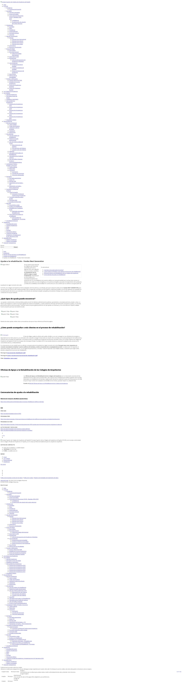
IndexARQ (11, 151)
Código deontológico (14, 126)
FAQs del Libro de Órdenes (19, 148)
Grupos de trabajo (14, 14)
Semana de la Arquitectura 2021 (17, 571)
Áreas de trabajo (10, 49)
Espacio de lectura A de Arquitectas (21, 543)
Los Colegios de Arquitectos (10, 91)
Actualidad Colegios (11, 120)
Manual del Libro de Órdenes (19, 592)
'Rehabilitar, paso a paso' (10, 358)
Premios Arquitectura (11, 225)
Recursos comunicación (15, 47)
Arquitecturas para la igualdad (19, 540)
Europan (8, 230)
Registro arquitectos (11, 239)
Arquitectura (6, 222)
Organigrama (9, 25)
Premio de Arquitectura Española (17, 553)
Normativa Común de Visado (13, 560)
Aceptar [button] (4, 676)
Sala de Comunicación (12, 36)
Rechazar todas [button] (15, 671)
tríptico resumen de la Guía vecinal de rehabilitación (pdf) (22, 355)
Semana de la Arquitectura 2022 (17, 570)
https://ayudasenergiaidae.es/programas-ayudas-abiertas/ (15, 429)
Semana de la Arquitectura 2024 (17, 567)
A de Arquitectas (13, 63)
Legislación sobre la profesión (16, 581)
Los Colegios (6, 93)
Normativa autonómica (15, 178)
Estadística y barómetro (12, 99)
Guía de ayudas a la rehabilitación (14, 136)
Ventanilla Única (7, 238)
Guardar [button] (16, 680)
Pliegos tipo (12, 168)
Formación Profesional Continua (14, 625)
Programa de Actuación (15, 9)
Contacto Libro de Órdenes (19, 150)
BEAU (7, 227)
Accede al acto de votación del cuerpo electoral (19, 22)
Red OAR (8, 203)
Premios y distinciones (12, 79)
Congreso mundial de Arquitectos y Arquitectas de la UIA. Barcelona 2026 (13, 235)
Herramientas (9, 134)
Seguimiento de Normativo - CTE (17, 622)
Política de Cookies (28, 478)
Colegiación (12, 131)
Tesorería (11, 34)
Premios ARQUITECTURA (15, 80)
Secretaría (9, 11)
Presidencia (9, 8)
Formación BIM (13, 200)
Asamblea (11, 27)
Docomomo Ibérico (11, 232)
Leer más (179, 671)
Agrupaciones (12, 58)
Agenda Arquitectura (11, 94)
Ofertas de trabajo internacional (16, 54)
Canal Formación (13, 192)
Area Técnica (12, 74)
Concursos (12, 170)
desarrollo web (4, 480)
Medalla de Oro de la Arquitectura (14, 82)
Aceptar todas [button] (5, 671)
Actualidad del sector (11, 224)
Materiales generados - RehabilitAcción (18, 212)
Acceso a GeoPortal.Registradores (15, 161)
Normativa (9, 176)
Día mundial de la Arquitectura (10, 101)
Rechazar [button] (10, 676)
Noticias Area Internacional (19, 39)
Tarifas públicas (13, 167)
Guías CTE (11, 179)
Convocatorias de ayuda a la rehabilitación (54, 274)
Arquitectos (6, 253)
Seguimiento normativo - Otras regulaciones (15, 186)
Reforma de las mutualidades (13, 76)
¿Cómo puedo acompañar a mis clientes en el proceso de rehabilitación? (62, 271)
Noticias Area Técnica (17, 42)
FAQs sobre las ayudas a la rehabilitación (19, 642)
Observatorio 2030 (14, 56)
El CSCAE (5, 6)
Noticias (11, 38)
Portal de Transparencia (9, 243)
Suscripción (15, 172)
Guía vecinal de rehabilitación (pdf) (16, 353)
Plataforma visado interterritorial (13, 139)
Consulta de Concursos (18, 173)
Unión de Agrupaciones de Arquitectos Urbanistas (18, 60)
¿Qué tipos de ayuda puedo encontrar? (54, 270)
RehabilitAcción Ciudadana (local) (17, 639)
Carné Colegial (12, 124)
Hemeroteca (12, 45)
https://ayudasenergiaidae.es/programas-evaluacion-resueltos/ (16, 430)
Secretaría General (14, 33)
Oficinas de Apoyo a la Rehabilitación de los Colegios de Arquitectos (61, 273)
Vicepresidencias (13, 31)
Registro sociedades (11, 241)
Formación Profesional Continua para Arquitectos (18, 194)
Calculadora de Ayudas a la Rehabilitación (16, 153)
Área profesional (7, 121)
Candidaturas (15, 20)
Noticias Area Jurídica (17, 44)
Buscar (2, 245)
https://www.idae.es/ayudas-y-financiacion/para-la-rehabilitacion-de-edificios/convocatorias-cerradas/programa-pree (30, 419)
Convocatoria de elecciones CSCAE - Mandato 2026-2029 (16, 17)
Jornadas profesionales (15, 202)
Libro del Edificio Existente (15, 159)
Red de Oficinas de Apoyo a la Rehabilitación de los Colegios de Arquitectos (48, 383)
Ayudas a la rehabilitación (15, 206)
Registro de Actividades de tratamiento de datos (46, 478)
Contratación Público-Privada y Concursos (11, 164)
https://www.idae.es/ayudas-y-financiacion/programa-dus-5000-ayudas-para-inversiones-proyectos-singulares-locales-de (31, 424)
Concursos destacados (18, 175)
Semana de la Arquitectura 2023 (17, 568)
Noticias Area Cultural (17, 41)
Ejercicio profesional (11, 123)
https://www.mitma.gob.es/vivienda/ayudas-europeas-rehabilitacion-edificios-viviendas (22, 402)
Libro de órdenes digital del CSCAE (18, 590)
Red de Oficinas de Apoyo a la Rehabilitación (14, 254)
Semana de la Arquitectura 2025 (17, 565)
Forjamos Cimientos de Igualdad (20, 542)
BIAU (7, 228)
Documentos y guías (14, 205)
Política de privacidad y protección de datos (12, 478)
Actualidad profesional (12, 221)
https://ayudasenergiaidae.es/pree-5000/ (11, 413)
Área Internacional (14, 52)
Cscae (5, 457)
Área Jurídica (12, 50)
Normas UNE (12, 181)
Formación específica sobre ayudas (18, 630)
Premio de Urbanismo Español (17, 554)
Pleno (10, 28)
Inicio (4, 4)
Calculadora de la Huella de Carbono (18, 600)
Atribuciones (12, 132)
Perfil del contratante (14, 12)
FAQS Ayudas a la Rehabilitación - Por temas (18, 218)
